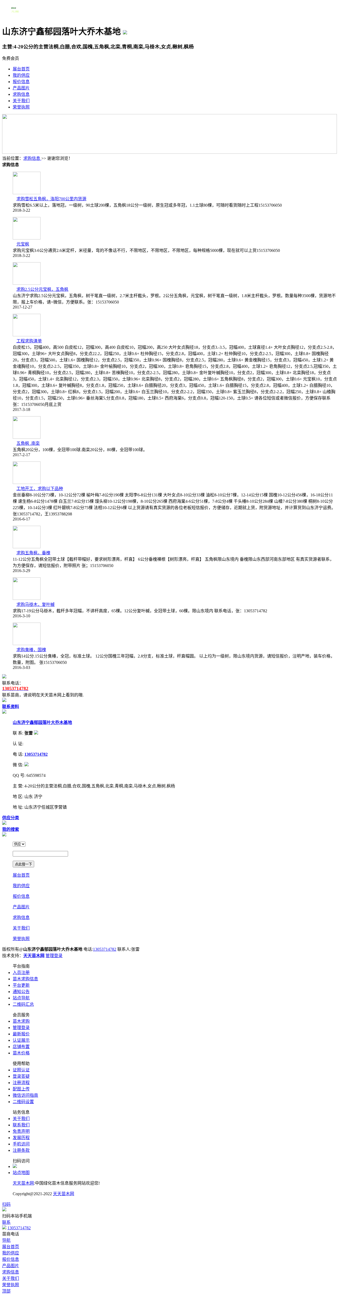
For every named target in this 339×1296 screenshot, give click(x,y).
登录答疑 (21, 1076)
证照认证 (21, 1070)
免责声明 (21, 1131)
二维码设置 (23, 1101)
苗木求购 (21, 1021)
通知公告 (21, 991)
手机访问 (21, 1144)
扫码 (6, 1204)
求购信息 (21, 94)
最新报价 (21, 1034)
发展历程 (21, 1137)
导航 (6, 1240)
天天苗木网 (23, 1183)
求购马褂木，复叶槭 (35, 604)
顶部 (6, 1291)
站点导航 (21, 998)
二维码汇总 (23, 1004)
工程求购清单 (29, 341)
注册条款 (21, 1150)
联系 (6, 1222)
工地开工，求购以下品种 (39, 488)
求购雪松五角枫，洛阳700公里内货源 (51, 199)
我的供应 (21, 75)
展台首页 (21, 69)
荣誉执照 (21, 107)
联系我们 (21, 1125)
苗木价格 (21, 1053)
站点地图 (21, 1172)
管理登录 (54, 955)
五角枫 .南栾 (28, 443)
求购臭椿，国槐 (31, 649)
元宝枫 (22, 244)
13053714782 (104, 949)
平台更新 (21, 985)
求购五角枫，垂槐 (33, 553)
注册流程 (21, 1082)
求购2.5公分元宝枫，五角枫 (42, 289)
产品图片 (21, 88)
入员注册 (21, 972)
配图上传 (21, 1089)
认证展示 (21, 1040)
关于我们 (21, 100)
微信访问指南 (25, 1095)
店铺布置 (21, 1046)
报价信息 (21, 81)
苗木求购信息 (25, 979)
